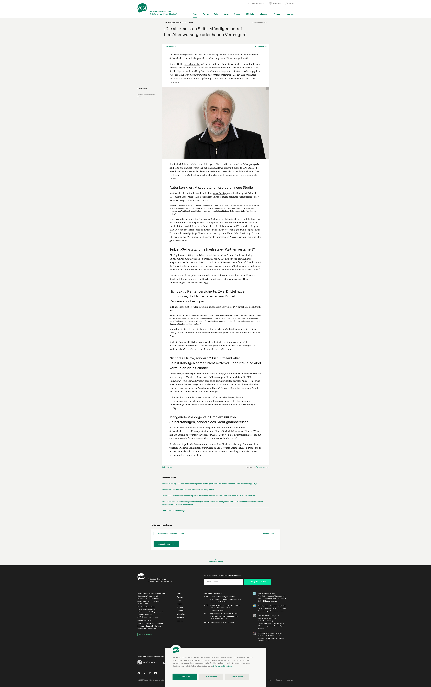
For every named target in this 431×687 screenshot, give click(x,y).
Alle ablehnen (211, 677)
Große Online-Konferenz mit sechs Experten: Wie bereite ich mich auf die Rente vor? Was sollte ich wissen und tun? (208, 496)
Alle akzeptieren (185, 677)
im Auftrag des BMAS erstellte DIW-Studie (233, 167)
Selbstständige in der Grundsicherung (188, 282)
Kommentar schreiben (166, 544)
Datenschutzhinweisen (222, 666)
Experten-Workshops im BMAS (192, 236)
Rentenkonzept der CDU (243, 78)
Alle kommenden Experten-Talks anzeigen (219, 622)
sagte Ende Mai (192, 63)
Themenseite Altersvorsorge (173, 510)
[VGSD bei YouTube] (155, 674)
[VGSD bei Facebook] (138, 674)
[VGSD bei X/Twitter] (149, 674)
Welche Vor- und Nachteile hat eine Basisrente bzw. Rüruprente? (188, 489)
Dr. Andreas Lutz (262, 467)
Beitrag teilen (167, 467)
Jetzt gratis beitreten (258, 582)
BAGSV (157, 624)
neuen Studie (219, 193)
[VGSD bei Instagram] (144, 674)
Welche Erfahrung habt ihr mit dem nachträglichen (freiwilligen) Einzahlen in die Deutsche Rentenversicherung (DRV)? (209, 484)
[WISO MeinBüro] (147, 663)
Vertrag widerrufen (145, 634)
